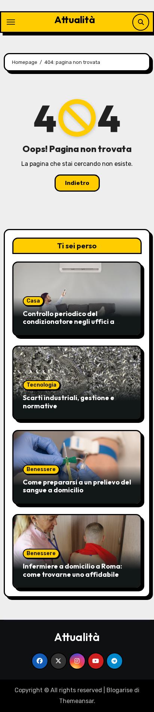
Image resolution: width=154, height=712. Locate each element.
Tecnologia (41, 385)
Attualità (74, 19)
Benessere (41, 469)
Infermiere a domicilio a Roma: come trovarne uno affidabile (72, 570)
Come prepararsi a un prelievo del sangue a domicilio (77, 486)
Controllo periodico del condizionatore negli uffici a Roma (68, 321)
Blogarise (120, 690)
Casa (33, 301)
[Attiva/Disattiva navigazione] (11, 22)
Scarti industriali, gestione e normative (68, 401)
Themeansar (76, 701)
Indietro (77, 183)
